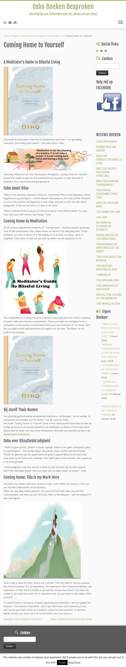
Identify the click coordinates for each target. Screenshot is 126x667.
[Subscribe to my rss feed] (6, 22)
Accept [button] (62, 662)
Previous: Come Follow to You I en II (23, 619)
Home (7, 35)
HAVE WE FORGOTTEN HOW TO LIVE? (109, 159)
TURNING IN (103, 274)
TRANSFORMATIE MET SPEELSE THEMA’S (111, 410)
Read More (74, 662)
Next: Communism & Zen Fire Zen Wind (71, 619)
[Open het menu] (120, 22)
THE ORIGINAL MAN (107, 280)
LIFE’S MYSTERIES (106, 141)
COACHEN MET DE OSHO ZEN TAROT (110, 369)
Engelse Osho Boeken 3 (50, 35)
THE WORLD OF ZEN (108, 303)
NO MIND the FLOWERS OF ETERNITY (104, 226)
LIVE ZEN (101, 217)
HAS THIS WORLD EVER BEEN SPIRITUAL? (106, 172)
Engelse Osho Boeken (23, 35)
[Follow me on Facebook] (16, 22)
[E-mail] (11, 22)
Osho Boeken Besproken (63, 6)
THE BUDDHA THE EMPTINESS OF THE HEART (107, 247)
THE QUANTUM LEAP (108, 211)
